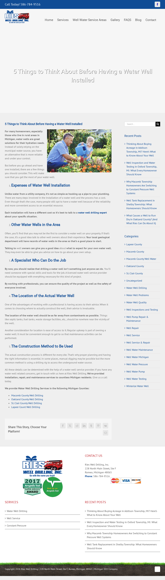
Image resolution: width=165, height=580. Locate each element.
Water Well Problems (137, 295)
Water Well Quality (136, 302)
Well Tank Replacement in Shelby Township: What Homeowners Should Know (141, 204)
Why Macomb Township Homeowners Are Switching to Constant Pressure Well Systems (122, 535)
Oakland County (135, 266)
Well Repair (132, 328)
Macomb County (135, 251)
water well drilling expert (92, 212)
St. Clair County (134, 273)
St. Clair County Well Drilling (26, 403)
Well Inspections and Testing (142, 309)
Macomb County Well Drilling (27, 395)
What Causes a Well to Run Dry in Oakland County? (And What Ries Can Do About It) (141, 219)
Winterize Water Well (137, 386)
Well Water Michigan (137, 357)
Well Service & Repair (138, 342)
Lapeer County (134, 244)
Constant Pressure (16, 525)
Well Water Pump (135, 371)
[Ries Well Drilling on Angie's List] (53, 478)
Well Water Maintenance (139, 349)
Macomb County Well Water (141, 258)
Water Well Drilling (136, 287)
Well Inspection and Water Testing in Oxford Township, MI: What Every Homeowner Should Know (122, 524)
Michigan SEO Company (106, 569)
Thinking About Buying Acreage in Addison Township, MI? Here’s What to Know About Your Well (122, 512)
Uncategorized (134, 280)
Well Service (133, 335)
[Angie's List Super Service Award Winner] (32, 478)
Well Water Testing (136, 378)
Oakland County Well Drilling (27, 399)
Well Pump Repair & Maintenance (137, 318)
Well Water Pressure (137, 364)
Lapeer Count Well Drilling (25, 407)
